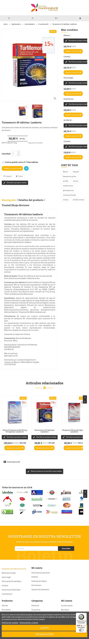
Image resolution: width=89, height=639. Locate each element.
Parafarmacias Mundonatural (14, 569)
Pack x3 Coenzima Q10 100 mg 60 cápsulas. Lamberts (15, 431)
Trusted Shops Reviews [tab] (15, 205)
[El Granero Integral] (22, 499)
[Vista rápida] (4, 414)
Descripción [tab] (9, 200)
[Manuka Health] (81, 505)
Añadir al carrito (11, 168)
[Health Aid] (37, 499)
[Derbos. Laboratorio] (7, 492)
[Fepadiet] (22, 512)
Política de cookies (10, 622)
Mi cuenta (36, 567)
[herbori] (37, 505)
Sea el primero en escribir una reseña (46, 471)
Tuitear (20, 176)
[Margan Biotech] (81, 512)
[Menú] (85, 614)
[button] (56, 18)
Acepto (44, 627)
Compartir (8, 176)
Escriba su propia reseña (16, 182)
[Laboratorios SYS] (66, 505)
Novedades (6, 610)
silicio (75, 181)
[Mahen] (81, 499)
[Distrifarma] (22, 492)
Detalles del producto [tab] (30, 200)
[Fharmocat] (37, 492)
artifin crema (78, 200)
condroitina (68, 186)
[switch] (81, 630)
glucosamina (68, 190)
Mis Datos (65, 610)
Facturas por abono (39, 581)
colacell (76, 172)
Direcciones (36, 585)
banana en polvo (69, 176)
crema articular (69, 195)
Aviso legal (6, 577)
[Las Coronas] (81, 492)
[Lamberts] (66, 512)
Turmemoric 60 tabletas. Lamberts (44, 431)
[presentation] (85, 397)
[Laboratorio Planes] (66, 492)
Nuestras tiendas (9, 573)
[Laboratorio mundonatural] (52, 512)
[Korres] (52, 499)
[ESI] (22, 505)
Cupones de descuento (40, 589)
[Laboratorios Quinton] (66, 499)
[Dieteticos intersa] (7, 499)
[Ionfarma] (37, 512)
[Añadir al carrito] (4, 425)
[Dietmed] (7, 505)
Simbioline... (69, 99)
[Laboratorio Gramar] (52, 505)
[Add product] (26, 168)
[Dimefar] (7, 512)
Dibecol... (67, 35)
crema (65, 200)
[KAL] (52, 492)
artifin (65, 181)
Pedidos (34, 577)
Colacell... (67, 56)
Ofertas (5, 605)
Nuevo (65, 172)
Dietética (35, 605)
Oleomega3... (69, 78)
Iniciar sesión (67, 605)
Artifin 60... (68, 120)
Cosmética (35, 610)
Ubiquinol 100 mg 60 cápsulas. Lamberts (74, 431)
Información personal (40, 573)
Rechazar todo (44, 634)
